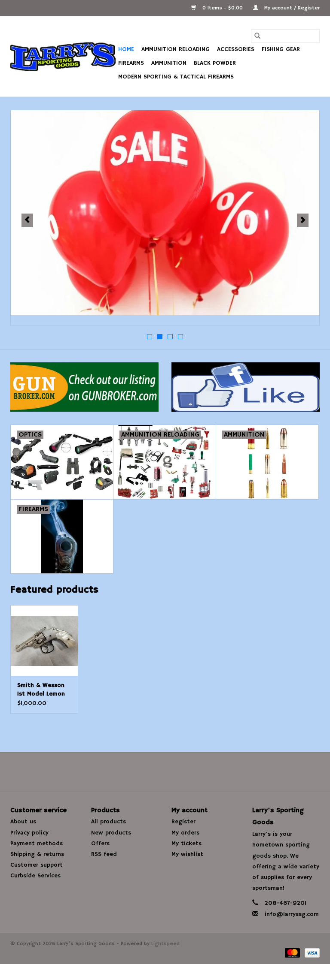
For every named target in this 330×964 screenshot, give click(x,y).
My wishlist (187, 854)
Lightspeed (165, 943)
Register (183, 821)
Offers (100, 843)
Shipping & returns (37, 854)
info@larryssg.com (292, 914)
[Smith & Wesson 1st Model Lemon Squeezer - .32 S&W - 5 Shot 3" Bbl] (44, 640)
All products (108, 821)
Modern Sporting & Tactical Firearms (176, 77)
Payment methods (36, 843)
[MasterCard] (292, 952)
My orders (185, 833)
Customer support (36, 865)
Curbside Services (35, 876)
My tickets (186, 843)
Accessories (235, 49)
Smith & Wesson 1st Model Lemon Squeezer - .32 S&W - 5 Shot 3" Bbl (41, 689)
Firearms (131, 63)
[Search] (257, 36)
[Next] (303, 220)
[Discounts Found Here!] (165, 212)
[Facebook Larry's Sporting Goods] (165, 772)
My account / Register (291, 8)
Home (126, 49)
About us (23, 821)
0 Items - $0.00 (222, 8)
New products (111, 833)
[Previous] (27, 220)
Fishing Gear (281, 49)
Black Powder (215, 63)
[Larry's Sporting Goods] (63, 56)
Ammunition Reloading (175, 49)
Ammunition (168, 63)
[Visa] (311, 952)
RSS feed (104, 854)
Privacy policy (29, 833)
